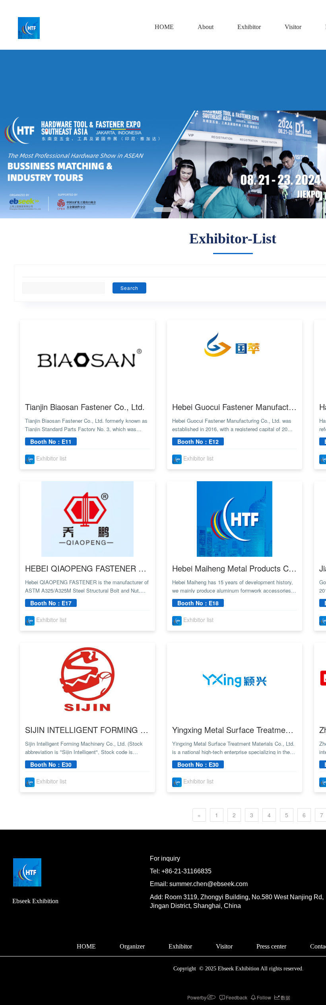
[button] (163, 209)
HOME (164, 26)
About (205, 26)
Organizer (132, 946)
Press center (271, 946)
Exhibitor (249, 26)
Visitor (293, 26)
